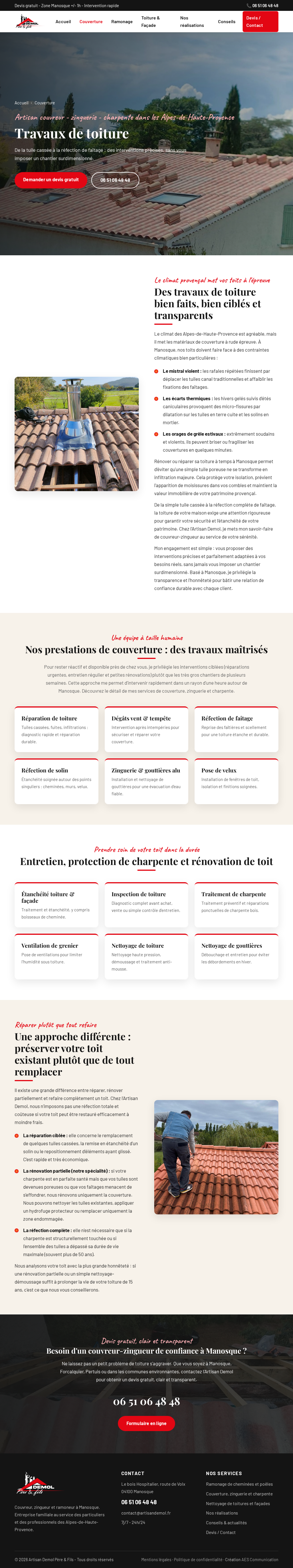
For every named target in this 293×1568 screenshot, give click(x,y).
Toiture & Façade (150, 21)
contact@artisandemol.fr (146, 1512)
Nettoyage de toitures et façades (238, 1503)
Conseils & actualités (226, 1522)
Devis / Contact (254, 21)
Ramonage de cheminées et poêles (239, 1484)
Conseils (226, 21)
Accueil (63, 21)
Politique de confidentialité (198, 1559)
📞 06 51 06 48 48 (262, 5)
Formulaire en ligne (146, 1423)
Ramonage (122, 21)
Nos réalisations (192, 21)
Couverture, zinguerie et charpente (239, 1493)
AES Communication (259, 1559)
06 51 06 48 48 (115, 180)
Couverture (91, 21)
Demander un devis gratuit (51, 179)
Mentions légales (156, 1559)
